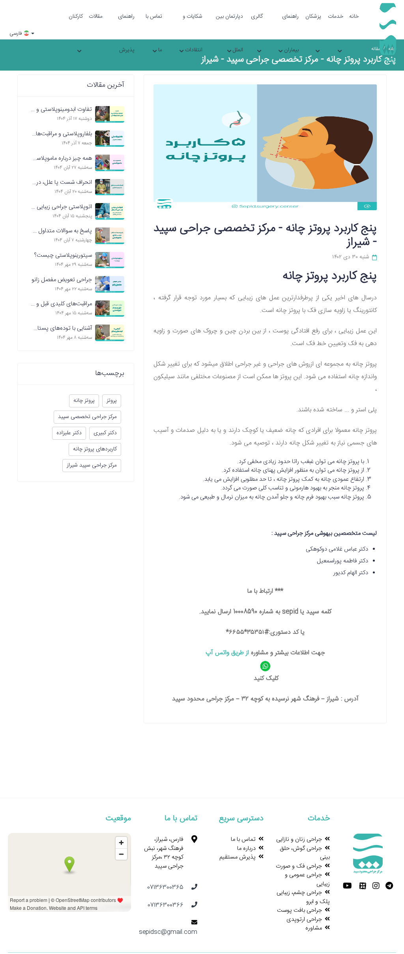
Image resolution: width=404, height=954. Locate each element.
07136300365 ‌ (165, 887)
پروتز (112, 400)
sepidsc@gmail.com (168, 932)
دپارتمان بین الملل (229, 33)
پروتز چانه (84, 400)
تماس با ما (154, 33)
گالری (256, 16)
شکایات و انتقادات (192, 33)
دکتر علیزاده (69, 433)
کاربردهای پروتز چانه (95, 449)
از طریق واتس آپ (227, 653)
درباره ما (246, 848)
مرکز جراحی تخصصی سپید (87, 417)
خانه (354, 16)
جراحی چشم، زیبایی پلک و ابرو (303, 897)
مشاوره (313, 928)
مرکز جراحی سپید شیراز (92, 465)
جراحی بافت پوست (299, 910)
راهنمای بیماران (290, 33)
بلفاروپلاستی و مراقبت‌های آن (58, 134)
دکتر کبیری (105, 433)
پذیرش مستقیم (237, 857)
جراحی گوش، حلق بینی (305, 853)
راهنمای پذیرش (126, 33)
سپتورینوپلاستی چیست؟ (63, 255)
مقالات (96, 16)
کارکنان (75, 16)
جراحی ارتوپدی (304, 919)
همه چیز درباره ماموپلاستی (61, 158)
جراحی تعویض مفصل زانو (62, 280)
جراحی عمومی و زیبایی (307, 879)
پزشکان (313, 16)
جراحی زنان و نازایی (299, 839)
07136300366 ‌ (165, 905)
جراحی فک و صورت (299, 866)
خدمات (335, 16)
